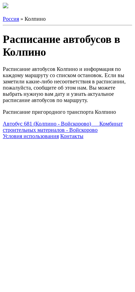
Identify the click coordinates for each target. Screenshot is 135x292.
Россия (11, 19)
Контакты (71, 136)
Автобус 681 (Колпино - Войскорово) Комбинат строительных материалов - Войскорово (63, 127)
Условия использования (31, 136)
